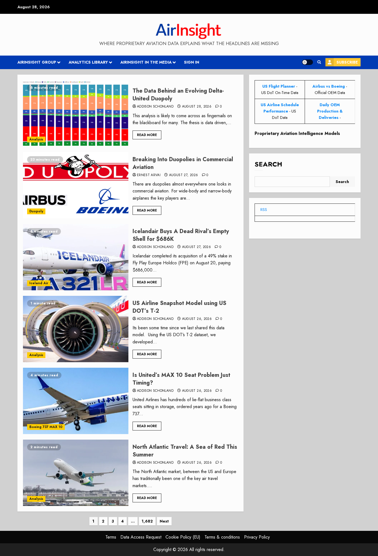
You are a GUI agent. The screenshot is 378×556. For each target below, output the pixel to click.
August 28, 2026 (196, 107)
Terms (110, 537)
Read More (147, 134)
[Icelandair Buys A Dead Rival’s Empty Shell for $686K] (75, 257)
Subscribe (347, 62)
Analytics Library (88, 62)
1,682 (147, 521)
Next (164, 521)
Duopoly (36, 211)
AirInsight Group (36, 62)
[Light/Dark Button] (307, 62)
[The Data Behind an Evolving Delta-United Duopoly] (75, 113)
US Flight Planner (278, 86)
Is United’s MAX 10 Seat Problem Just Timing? (181, 379)
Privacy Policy (257, 537)
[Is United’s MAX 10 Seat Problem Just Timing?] (75, 401)
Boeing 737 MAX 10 (46, 426)
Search (268, 164)
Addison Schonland (155, 107)
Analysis (36, 139)
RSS (263, 209)
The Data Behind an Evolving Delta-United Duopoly (178, 95)
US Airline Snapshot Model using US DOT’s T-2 (179, 307)
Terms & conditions (222, 537)
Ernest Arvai (148, 175)
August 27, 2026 (183, 175)
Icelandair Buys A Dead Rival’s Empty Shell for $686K (181, 235)
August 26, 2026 (197, 319)
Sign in (191, 62)
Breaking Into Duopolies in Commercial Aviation (183, 163)
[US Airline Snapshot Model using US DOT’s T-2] (75, 329)
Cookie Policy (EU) (182, 537)
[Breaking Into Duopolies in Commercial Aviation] (75, 185)
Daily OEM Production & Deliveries (330, 111)
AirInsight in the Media (146, 62)
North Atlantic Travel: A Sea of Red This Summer (185, 451)
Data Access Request (140, 537)
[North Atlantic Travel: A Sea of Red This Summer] (75, 473)
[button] (319, 62)
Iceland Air (38, 283)
